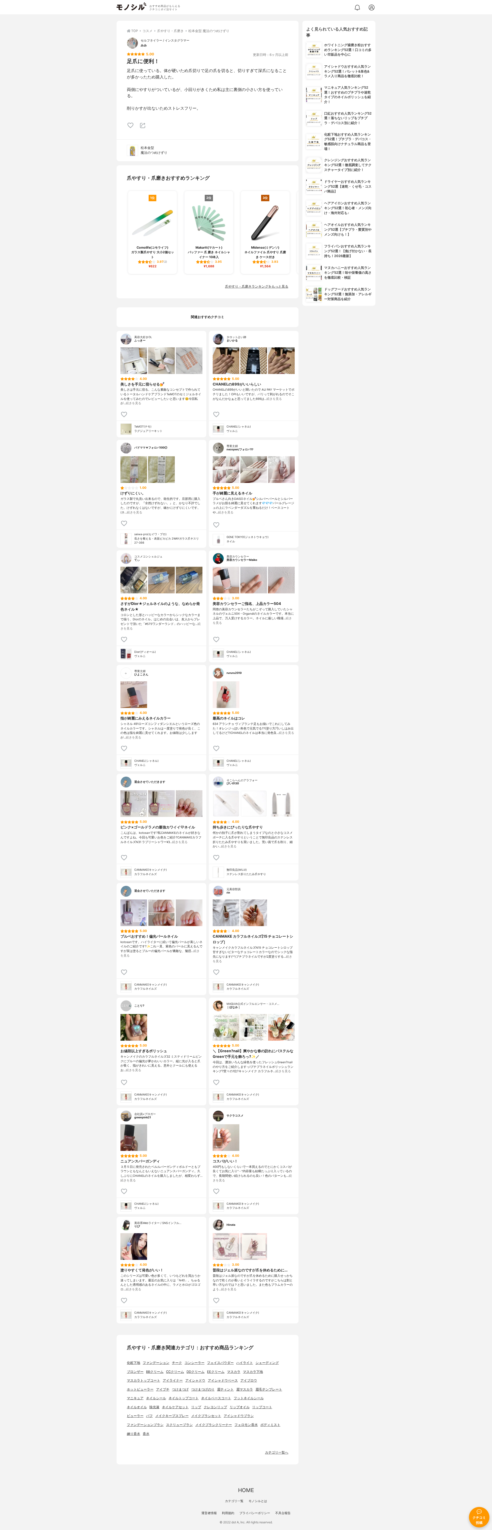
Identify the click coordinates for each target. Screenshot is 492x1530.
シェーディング (267, 1363)
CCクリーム (175, 1372)
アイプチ (162, 1389)
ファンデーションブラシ (145, 1425)
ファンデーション (156, 1363)
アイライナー (173, 1380)
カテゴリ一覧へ (276, 1452)
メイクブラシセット (206, 1416)
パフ (149, 1416)
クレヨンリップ (215, 1407)
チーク (177, 1363)
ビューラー (135, 1416)
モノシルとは (258, 1501)
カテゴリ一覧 (234, 1501)
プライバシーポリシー (254, 1513)
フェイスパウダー (220, 1363)
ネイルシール (156, 1398)
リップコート (262, 1407)
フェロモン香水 (246, 1425)
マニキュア (135, 1398)
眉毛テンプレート (268, 1389)
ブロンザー (135, 1372)
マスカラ (233, 1372)
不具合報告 (283, 1513)
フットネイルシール (249, 1398)
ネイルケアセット (175, 1407)
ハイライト (244, 1363)
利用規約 (228, 1513)
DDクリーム (195, 1372)
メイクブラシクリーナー (213, 1425)
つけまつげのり (202, 1389)
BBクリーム (154, 1372)
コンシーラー (194, 1363)
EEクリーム (215, 1372)
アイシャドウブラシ (239, 1416)
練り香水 (133, 1434)
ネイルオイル (137, 1407)
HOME (246, 1490)
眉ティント (225, 1389)
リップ (196, 1407)
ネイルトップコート (184, 1398)
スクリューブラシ (179, 1425)
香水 (146, 1434)
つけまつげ (180, 1389)
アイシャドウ (195, 1380)
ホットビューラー (140, 1389)
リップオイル (240, 1407)
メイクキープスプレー (172, 1416)
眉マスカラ (244, 1389)
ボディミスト (270, 1425)
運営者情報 (209, 1513)
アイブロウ (248, 1380)
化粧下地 (133, 1363)
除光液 (154, 1407)
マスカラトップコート (143, 1380)
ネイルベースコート (216, 1398)
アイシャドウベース (223, 1380)
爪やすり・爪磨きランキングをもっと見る (256, 286)
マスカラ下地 (253, 1372)
